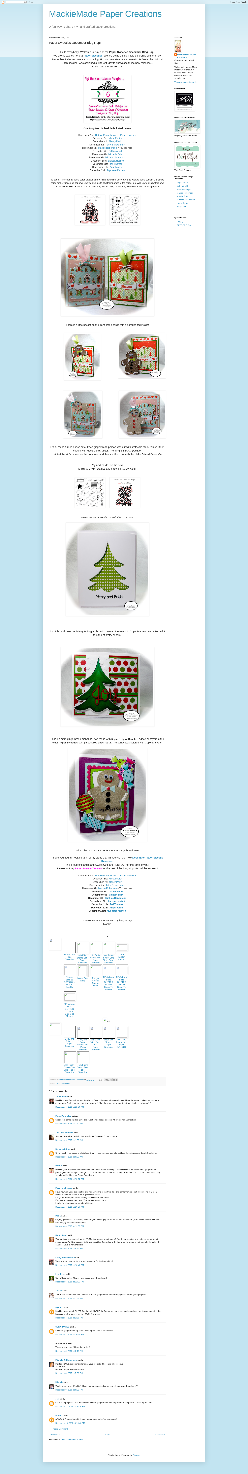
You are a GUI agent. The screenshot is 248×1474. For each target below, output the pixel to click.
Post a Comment (60, 1429)
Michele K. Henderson (66, 1360)
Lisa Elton (60, 1274)
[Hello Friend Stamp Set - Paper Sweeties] (83, 952)
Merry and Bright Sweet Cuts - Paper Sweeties (82, 1044)
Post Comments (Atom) (72, 1439)
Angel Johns (116, 167)
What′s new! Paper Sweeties (69, 957)
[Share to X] (111, 1079)
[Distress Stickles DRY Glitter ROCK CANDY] (70, 974)
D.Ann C (59, 1415)
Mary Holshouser (63, 1188)
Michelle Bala (115, 154)
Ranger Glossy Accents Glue (95, 982)
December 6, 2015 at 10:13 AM (69, 1179)
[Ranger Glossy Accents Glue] (96, 975)
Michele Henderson (115, 157)
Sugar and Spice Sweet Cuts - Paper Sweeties (95, 1044)
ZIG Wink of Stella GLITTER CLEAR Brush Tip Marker (69, 1010)
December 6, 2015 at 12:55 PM (69, 1226)
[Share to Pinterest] (116, 1079)
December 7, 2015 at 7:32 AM (69, 1298)
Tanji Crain (181, 206)
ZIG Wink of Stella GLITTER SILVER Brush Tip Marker (108, 983)
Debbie (58, 1166)
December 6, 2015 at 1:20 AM (69, 1123)
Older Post (160, 1435)
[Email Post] (100, 1080)
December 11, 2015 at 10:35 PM (70, 1406)
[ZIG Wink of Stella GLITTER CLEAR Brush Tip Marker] (70, 1000)
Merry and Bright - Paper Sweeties (69, 1042)
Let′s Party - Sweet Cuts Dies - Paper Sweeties (109, 959)
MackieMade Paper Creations (105, 14)
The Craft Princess (64, 1132)
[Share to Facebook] (113, 1079)
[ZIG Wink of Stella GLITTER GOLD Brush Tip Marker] (122, 973)
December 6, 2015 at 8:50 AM (69, 1157)
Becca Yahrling (62, 1149)
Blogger (136, 1455)
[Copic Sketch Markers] (122, 949)
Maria (58, 1216)
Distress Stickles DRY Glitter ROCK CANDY (69, 982)
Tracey (58, 1290)
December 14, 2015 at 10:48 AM (70, 1423)
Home (108, 1435)
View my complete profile (185, 82)
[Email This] (105, 1079)
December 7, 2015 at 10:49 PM (69, 1334)
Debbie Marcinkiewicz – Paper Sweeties (115, 135)
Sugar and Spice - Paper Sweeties (108, 1043)
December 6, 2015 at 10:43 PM (69, 1265)
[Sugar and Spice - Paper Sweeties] (109, 1037)
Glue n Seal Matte (82, 979)
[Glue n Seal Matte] (82, 975)
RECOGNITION (184, 225)
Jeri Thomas (116, 164)
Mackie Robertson (107, 148)
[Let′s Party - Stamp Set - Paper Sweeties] (96, 952)
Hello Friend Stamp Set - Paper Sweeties (82, 959)
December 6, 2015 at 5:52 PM (69, 1248)
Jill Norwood (115, 151)
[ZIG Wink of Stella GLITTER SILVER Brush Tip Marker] (109, 973)
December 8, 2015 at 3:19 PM (69, 1351)
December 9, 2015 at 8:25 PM (69, 1390)
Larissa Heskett (116, 161)
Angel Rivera (182, 182)
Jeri (57, 1399)
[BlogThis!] (108, 1079)
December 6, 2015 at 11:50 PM (69, 1282)
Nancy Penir (115, 141)
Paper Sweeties (93, 55)
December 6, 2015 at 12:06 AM (69, 1107)
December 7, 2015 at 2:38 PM (69, 1318)
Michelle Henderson (186, 200)
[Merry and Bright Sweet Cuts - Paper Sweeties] (83, 1037)
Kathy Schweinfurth (115, 144)
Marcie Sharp (183, 196)
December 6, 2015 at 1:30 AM (69, 1140)
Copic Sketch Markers (122, 957)
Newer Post (55, 1435)
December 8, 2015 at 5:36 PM (69, 1373)
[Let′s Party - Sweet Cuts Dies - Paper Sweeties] (109, 952)
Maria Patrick (115, 138)
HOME (180, 222)
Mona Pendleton (63, 1116)
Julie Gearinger (184, 189)
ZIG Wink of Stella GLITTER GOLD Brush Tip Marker (121, 983)
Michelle (59, 1382)
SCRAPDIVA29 (62, 1327)
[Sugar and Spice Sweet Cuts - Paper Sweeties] (96, 1037)
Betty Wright (182, 186)
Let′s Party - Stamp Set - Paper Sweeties (95, 959)
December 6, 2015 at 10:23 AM (69, 1207)
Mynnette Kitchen (116, 170)
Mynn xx (59, 1307)
